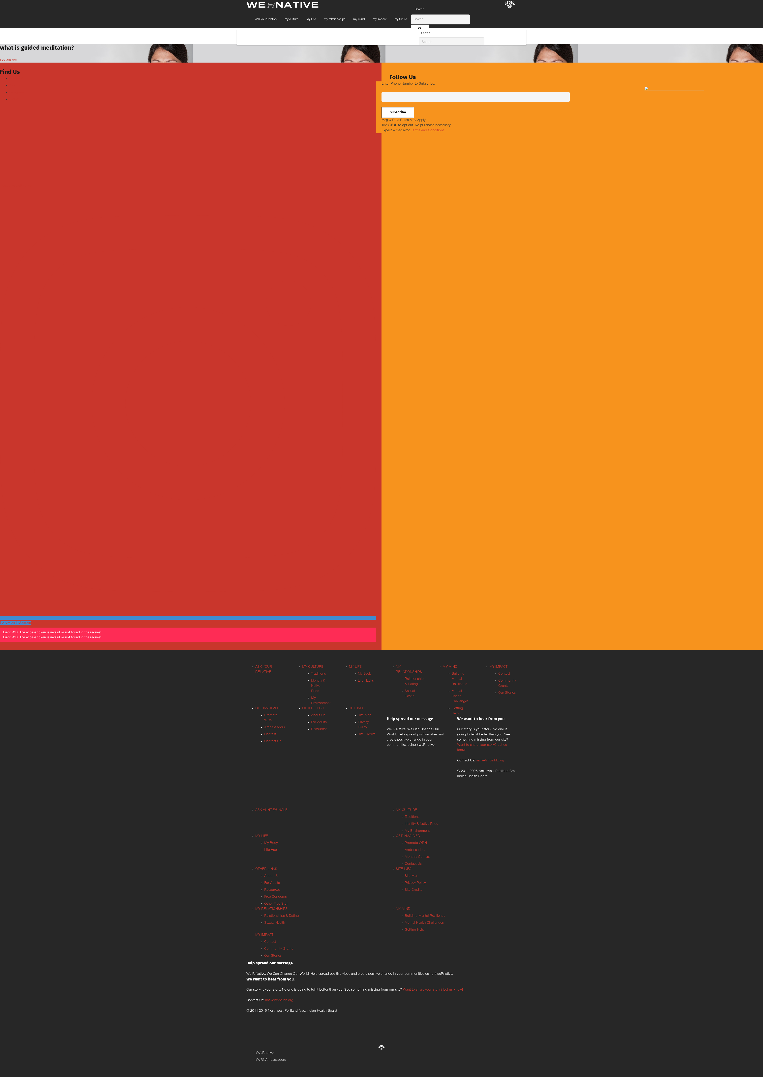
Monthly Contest (417, 857)
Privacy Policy (415, 883)
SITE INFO (357, 708)
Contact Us (272, 741)
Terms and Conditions (427, 130)
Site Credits (366, 734)
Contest (270, 734)
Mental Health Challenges (460, 696)
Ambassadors (274, 727)
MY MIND (450, 667)
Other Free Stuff (276, 904)
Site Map (364, 715)
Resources (319, 729)
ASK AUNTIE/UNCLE (271, 810)
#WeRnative (264, 1053)
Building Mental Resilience (459, 679)
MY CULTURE (312, 667)
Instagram (16, 93)
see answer (8, 60)
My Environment (417, 831)
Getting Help (414, 930)
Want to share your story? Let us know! (433, 990)
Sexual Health (274, 923)
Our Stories (507, 693)
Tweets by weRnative (16, 186)
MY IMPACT (498, 667)
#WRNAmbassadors (270, 1060)
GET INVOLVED (267, 708)
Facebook (16, 79)
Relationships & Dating (281, 916)
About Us (318, 715)
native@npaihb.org (490, 761)
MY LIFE (355, 667)
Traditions (318, 674)
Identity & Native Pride (318, 686)
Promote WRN (416, 843)
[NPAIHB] (510, 5)
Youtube (15, 86)
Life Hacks (366, 681)
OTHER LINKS (313, 708)
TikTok (14, 99)
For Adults (319, 722)
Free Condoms (275, 897)
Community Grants (278, 949)
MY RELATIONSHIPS (271, 909)
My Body (364, 674)
